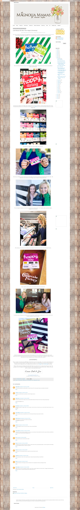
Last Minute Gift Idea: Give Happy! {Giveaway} (61, 64)
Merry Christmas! (59, 59)
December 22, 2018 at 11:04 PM (25, 430)
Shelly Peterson (18, 418)
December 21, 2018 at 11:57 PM (25, 412)
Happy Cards (26, 65)
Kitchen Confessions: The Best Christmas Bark (61, 68)
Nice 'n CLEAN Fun (60, 66)
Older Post (51, 487)
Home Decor (26, 25)
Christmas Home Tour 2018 (61, 76)
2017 (57, 94)
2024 (57, 49)
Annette (17, 392)
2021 (57, 53)
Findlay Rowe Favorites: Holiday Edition (61, 72)
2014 (57, 98)
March (59, 90)
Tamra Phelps (18, 412)
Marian (17, 461)
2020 (57, 54)
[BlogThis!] (28, 378)
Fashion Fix (31, 25)
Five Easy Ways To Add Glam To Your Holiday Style (61, 70)
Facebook (35, 376)
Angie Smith (17, 386)
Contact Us (21, 25)
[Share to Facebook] (30, 378)
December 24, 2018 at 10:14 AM (22, 461)
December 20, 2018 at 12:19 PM (24, 386)
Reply (16, 389)
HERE (36, 106)
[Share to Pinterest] (31, 378)
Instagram (58, 25)
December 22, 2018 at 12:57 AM (25, 418)
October (59, 81)
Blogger (44, 507)
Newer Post (15, 487)
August (59, 83)
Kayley (17, 443)
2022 (57, 52)
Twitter (39, 376)
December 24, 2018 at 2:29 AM (22, 449)
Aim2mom (17, 455)
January (59, 92)
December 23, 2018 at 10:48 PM (23, 443)
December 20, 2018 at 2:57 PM (22, 392)
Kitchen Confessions (37, 25)
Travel (47, 25)
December (59, 58)
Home (14, 25)
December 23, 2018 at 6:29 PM (21, 437)
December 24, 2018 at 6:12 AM (23, 455)
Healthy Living (54, 25)
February (59, 91)
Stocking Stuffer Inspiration (61, 62)
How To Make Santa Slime (61, 65)
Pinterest (31, 376)
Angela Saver (18, 398)
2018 (57, 57)
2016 (57, 95)
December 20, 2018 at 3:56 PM (24, 398)
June (58, 86)
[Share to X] (29, 378)
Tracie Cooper (18, 430)
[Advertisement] (61, 125)
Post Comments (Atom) (20, 489)
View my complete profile (59, 39)
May (58, 87)
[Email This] (27, 378)
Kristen (17, 449)
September (59, 82)
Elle (16, 437)
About (17, 25)
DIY (49, 25)
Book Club (43, 25)
